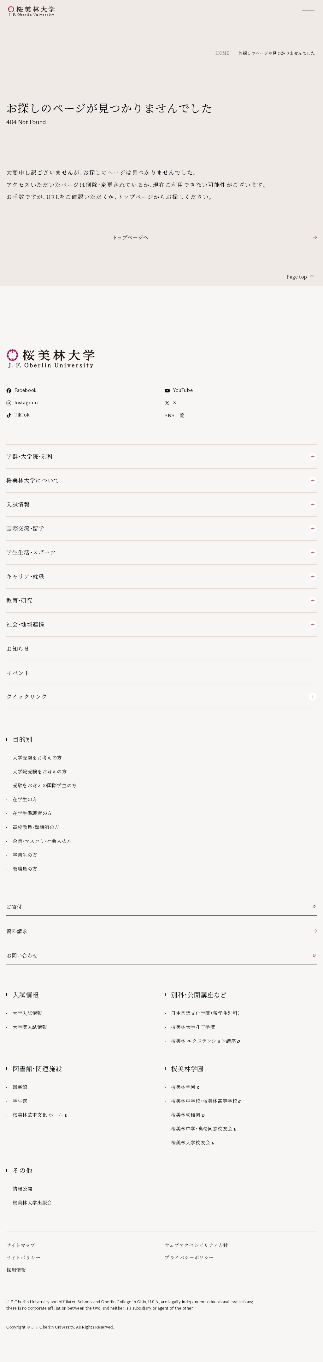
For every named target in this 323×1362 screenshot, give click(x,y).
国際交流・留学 (25, 528)
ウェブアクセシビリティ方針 (196, 1245)
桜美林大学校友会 (193, 1142)
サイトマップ (20, 1245)
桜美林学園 (186, 1086)
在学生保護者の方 (32, 813)
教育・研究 (19, 600)
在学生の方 (25, 799)
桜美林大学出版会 (32, 1202)
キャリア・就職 (25, 576)
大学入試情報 (27, 1013)
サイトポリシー (23, 1257)
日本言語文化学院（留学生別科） (205, 1013)
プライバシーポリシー (189, 1257)
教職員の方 (25, 868)
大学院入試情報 (30, 1026)
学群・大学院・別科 (29, 456)
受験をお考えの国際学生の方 (45, 785)
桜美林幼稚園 (188, 1114)
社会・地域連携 (25, 624)
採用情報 (16, 1269)
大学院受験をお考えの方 (40, 771)
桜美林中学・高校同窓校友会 (204, 1128)
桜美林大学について (32, 480)
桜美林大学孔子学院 (193, 1026)
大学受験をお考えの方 (37, 757)
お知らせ (18, 648)
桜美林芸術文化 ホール (40, 1114)
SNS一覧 (175, 415)
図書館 (20, 1086)
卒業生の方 (25, 854)
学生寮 (20, 1100)
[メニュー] (308, 11)
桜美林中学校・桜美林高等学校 (206, 1100)
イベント (18, 673)
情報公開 (22, 1188)
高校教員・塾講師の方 (36, 827)
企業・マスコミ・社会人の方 (42, 840)
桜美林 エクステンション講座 (206, 1040)
